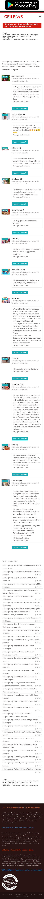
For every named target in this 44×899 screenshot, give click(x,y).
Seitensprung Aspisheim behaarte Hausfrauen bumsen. (22, 665)
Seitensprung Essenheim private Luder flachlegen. (22, 597)
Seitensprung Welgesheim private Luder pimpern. (22, 739)
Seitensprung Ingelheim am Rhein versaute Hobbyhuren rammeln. (22, 613)
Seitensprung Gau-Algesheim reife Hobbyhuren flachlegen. (22, 619)
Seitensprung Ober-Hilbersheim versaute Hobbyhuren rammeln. (22, 625)
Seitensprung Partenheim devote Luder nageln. (22, 608)
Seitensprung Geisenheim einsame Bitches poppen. (22, 752)
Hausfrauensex (19, 894)
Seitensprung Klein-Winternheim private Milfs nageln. (22, 659)
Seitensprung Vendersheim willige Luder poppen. (22, 641)
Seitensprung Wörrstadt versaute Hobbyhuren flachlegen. (22, 702)
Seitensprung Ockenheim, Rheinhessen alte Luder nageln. (22, 678)
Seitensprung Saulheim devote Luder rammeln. (22, 636)
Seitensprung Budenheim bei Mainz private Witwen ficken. (22, 745)
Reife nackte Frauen (31, 894)
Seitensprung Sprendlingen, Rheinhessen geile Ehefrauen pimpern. (22, 758)
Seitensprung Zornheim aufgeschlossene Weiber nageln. (22, 733)
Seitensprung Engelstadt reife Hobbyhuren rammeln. (22, 579)
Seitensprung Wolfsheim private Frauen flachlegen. (22, 647)
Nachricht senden (19, 108)
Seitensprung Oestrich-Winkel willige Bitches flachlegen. (22, 721)
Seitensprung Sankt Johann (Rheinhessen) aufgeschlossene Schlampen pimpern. (22, 684)
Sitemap (26, 896)
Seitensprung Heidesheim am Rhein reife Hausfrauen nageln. (22, 653)
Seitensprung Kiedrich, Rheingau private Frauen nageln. (22, 764)
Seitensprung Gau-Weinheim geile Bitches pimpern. (22, 727)
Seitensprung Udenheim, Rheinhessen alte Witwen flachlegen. (22, 690)
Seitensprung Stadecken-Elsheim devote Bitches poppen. (22, 573)
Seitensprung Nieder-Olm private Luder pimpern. (22, 671)
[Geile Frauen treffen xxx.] (14, 16)
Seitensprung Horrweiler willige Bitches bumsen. (22, 708)
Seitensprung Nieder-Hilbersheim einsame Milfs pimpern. (22, 585)
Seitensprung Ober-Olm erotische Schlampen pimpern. (22, 631)
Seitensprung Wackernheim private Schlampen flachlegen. (22, 604)
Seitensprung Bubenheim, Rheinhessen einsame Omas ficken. (22, 567)
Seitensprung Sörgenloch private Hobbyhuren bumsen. (22, 696)
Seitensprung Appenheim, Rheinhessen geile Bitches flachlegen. (22, 591)
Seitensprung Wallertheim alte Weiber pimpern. (22, 769)
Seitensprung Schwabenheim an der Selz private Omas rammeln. (25, 80)
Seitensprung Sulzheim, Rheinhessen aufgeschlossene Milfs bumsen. (22, 715)
